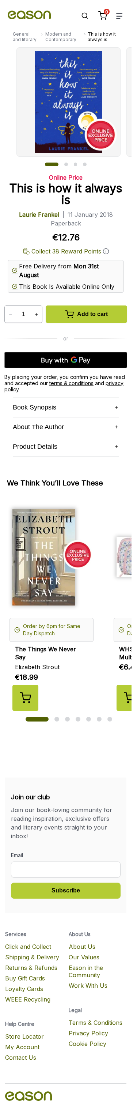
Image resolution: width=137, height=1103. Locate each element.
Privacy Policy (88, 1033)
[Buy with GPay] (65, 360)
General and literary (25, 36)
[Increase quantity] (36, 314)
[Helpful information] (106, 251)
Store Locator (24, 1036)
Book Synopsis (34, 407)
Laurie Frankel (39, 214)
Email (17, 855)
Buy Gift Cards (25, 978)
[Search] (81, 16)
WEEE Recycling (27, 999)
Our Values (84, 957)
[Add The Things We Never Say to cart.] (25, 698)
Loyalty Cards (24, 988)
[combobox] (81, 16)
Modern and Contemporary (60, 36)
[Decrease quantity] (10, 314)
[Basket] (102, 15)
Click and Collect (28, 946)
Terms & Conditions (95, 1022)
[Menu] (119, 15)
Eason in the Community (86, 971)
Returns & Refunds (31, 967)
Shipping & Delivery (32, 957)
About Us (82, 946)
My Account (22, 1047)
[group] (74, 102)
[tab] (51, 164)
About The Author (38, 427)
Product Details (35, 446)
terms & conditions (71, 383)
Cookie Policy (87, 1043)
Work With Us (88, 985)
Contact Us (20, 1057)
